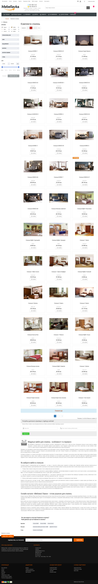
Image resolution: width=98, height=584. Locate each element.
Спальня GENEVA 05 (58, 145)
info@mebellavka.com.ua (40, 550)
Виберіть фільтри (13, 76)
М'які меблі (27, 14)
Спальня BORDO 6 (84, 145)
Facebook (37, 549)
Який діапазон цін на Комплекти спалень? (33, 519)
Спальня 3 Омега (84, 303)
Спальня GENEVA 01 (58, 51)
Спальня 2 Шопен (33, 303)
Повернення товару (78, 569)
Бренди (27, 567)
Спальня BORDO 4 (58, 114)
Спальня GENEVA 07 (84, 177)
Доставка (15, 1)
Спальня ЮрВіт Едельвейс (33, 240)
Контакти (41, 1)
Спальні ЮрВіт (36, 523)
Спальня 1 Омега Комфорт (59, 272)
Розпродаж (73, 14)
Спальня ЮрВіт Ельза (84, 335)
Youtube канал (38, 548)
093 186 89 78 (33, 6)
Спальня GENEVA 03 (84, 82)
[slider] (2, 67)
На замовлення (53, 14)
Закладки (51, 570)
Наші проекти (46, 1)
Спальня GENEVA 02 (33, 82)
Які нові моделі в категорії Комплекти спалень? (35, 517)
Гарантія (20, 1)
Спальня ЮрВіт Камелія (58, 366)
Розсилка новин (53, 572)
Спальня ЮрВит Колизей (84, 272)
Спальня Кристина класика (58, 398)
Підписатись (79, 540)
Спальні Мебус (43, 523)
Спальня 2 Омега (58, 303)
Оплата (10, 1)
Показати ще (58, 411)
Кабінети (44, 14)
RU (78, 1)
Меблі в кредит (35, 1)
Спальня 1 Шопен (84, 366)
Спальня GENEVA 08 (33, 209)
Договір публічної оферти (6, 576)
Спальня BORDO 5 (33, 145)
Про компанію (4, 1)
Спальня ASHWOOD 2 (33, 114)
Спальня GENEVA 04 (84, 114)
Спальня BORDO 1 (33, 51)
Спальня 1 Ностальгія (84, 398)
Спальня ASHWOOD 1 (58, 82)
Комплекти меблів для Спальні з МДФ (40, 526)
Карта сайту (76, 570)
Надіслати (26, 433)
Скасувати (4, 76)
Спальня (7, 14)
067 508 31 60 (33, 5)
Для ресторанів (64, 14)
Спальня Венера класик (33, 366)
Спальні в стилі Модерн (37, 530)
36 (38, 27)
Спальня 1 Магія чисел (33, 272)
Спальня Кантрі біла (32, 335)
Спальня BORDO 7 (58, 177)
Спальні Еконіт (50, 523)
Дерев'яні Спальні (53, 526)
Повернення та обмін (5, 575)
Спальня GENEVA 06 (33, 177)
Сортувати (24, 27)
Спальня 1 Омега (84, 240)
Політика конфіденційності (6, 577)
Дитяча (36, 14)
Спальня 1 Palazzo (59, 335)
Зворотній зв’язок (77, 567)
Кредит (2, 570)
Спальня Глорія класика (33, 398)
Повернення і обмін (26, 1)
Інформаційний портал (30, 570)
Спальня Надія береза (84, 51)
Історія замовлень (53, 569)
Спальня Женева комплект (58, 209)
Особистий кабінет (53, 567)
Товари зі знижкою (29, 569)
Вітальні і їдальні (17, 14)
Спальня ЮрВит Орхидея (58, 240)
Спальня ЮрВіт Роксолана (84, 209)
